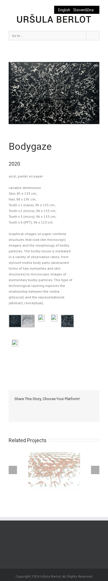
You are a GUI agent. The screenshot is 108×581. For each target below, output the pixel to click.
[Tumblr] (44, 407)
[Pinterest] (34, 407)
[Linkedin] (62, 407)
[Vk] (80, 407)
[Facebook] (16, 407)
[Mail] (16, 413)
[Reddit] (71, 407)
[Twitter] (25, 407)
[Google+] (53, 407)
